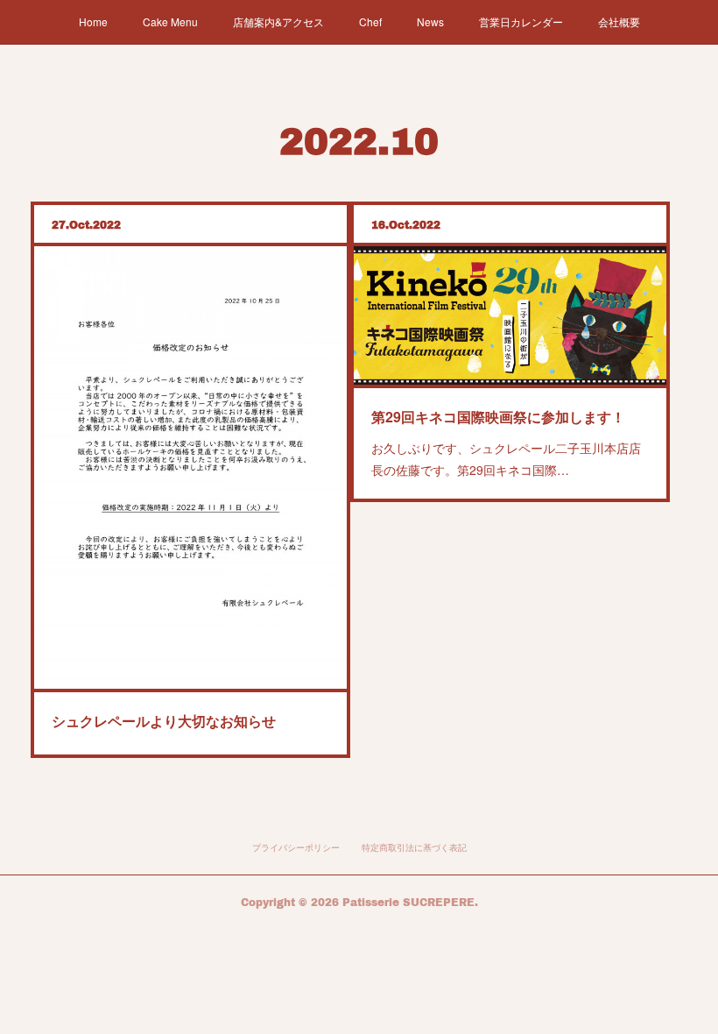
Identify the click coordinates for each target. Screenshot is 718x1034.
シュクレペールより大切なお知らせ (164, 721)
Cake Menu (170, 21)
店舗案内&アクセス (278, 21)
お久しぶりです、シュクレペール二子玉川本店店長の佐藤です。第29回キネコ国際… (506, 458)
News (430, 21)
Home (93, 21)
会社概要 (619, 21)
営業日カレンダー (521, 21)
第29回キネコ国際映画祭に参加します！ (498, 417)
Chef (370, 21)
